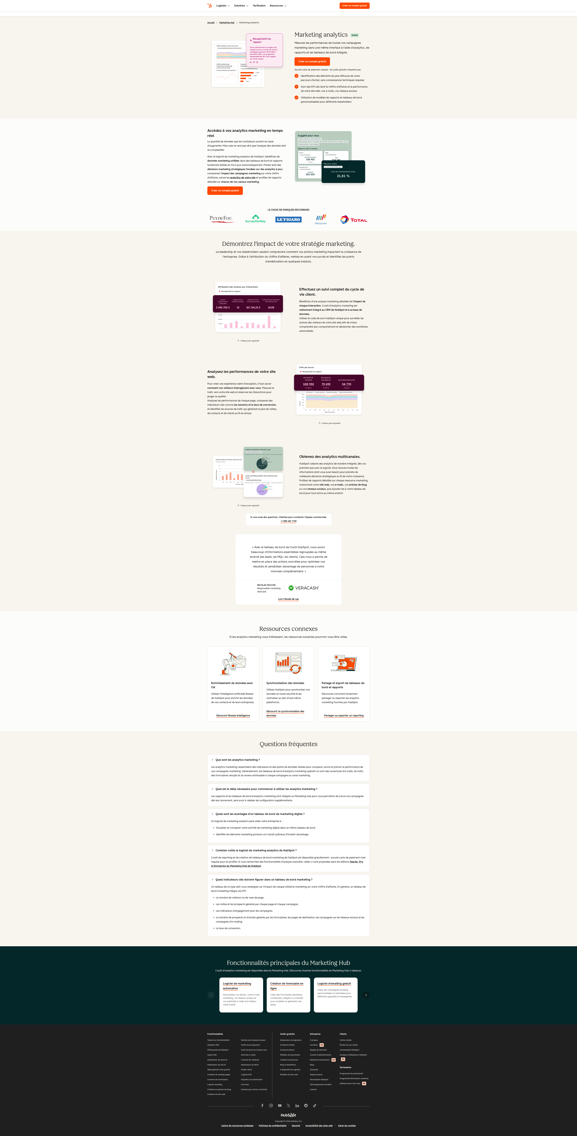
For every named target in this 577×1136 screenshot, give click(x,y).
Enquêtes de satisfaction (251, 1080)
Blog (312, 1065)
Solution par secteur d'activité (254, 1089)
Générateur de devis (250, 1065)
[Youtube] (280, 1106)
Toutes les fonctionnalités (218, 1040)
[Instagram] (271, 1106)
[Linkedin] (297, 1106)
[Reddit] (306, 1106)
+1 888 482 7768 (288, 521)
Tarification (259, 5)
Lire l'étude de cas (288, 599)
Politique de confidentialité (272, 1125)
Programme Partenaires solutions (354, 1078)
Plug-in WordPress (288, 1065)
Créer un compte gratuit (354, 5)
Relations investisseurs (322, 1060)
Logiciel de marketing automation (237, 986)
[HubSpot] (209, 5)
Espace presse (316, 1075)
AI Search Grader (287, 1045)
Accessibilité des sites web (319, 1125)
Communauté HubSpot (349, 1050)
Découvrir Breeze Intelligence (233, 715)
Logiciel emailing (214, 1084)
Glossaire (314, 1070)
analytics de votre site (242, 177)
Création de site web (216, 1094)
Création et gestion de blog (219, 1089)
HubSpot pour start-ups (352, 1083)
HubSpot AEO (213, 1045)
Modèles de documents (290, 1055)
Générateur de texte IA (217, 1060)
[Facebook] (262, 1106)
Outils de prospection (250, 1045)
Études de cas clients (349, 1045)
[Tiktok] (315, 1106)
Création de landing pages (218, 1075)
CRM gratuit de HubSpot (217, 1050)
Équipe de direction (318, 1050)
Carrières (316, 1045)
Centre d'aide (345, 1040)
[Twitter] (288, 1106)
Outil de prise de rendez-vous (254, 1050)
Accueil (211, 22)
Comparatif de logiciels (290, 1070)
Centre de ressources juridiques (237, 1125)
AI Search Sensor (287, 1050)
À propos (314, 1040)
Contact (313, 1089)
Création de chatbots (250, 1060)
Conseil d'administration (320, 1055)
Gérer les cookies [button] (347, 1125)
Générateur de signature (290, 1040)
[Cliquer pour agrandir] (330, 158)
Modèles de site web (289, 1075)
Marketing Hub (226, 22)
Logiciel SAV (246, 1075)
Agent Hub (212, 1055)
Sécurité (296, 1125)
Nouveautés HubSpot (319, 1080)
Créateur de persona (289, 1060)
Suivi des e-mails (248, 1055)
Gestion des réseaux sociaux (253, 1040)
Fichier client (246, 1070)
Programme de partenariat (351, 1074)
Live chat (245, 1084)
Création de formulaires (217, 1080)
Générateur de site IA (216, 1065)
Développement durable (320, 1084)
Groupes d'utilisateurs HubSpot (353, 1057)
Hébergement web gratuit (218, 1070)
